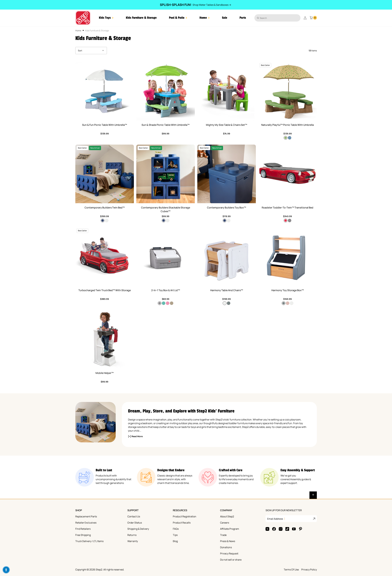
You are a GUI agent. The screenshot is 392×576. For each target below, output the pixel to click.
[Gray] (289, 220)
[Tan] (171, 303)
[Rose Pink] (287, 303)
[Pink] (167, 303)
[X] (267, 529)
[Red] (285, 220)
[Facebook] (274, 529)
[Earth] (289, 138)
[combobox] (277, 18)
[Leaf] (285, 138)
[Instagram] (280, 529)
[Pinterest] (300, 529)
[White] (106, 220)
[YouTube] (294, 529)
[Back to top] (313, 495)
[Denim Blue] (102, 220)
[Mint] (163, 303)
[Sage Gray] (228, 303)
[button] (106, 17)
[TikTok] (287, 529)
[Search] (258, 18)
